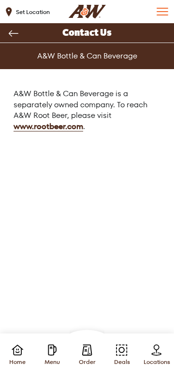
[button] (162, 11)
